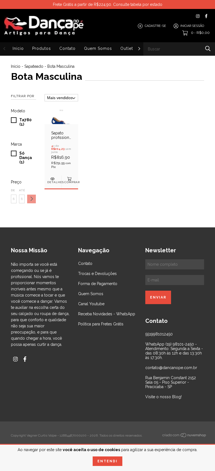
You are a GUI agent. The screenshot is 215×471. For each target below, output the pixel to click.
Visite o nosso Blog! (163, 397)
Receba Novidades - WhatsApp (106, 314)
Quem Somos (98, 48)
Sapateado (33, 66)
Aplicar (31, 199)
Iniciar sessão (192, 26)
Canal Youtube (91, 304)
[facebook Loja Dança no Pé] (206, 16)
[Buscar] (208, 48)
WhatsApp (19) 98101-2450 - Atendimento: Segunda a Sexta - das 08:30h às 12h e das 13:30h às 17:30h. (174, 351)
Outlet (126, 48)
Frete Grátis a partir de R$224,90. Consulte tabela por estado (107, 4)
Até (22, 190)
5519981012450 (159, 334)
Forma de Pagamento (97, 283)
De (13, 190)
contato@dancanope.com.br (171, 367)
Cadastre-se (155, 26)
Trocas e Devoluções (97, 273)
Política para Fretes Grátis (100, 324)
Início (18, 48)
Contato (67, 48)
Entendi (107, 461)
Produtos (41, 48)
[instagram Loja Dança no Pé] (198, 16)
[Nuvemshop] (184, 436)
